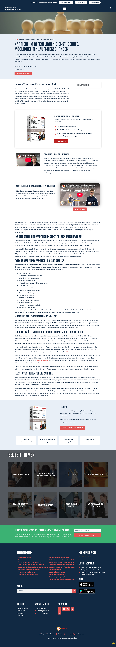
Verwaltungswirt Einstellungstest (29, 569)
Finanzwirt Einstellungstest (27, 572)
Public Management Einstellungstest (61, 560)
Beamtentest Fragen (24, 560)
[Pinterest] (59, 613)
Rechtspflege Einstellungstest (59, 557)
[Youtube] (64, 609)
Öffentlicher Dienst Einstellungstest (30, 562)
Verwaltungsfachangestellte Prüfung (61, 579)
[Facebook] (59, 609)
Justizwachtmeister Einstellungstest (61, 562)
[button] (65, 8)
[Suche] (74, 591)
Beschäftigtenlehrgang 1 (57, 574)
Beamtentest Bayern (24, 557)
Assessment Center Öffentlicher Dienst (62, 567)
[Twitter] (72, 609)
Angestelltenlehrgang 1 (57, 572)
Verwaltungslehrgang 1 (57, 577)
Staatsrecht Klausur (55, 569)
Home (16, 39)
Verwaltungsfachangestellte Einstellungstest (33, 567)
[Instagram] (68, 609)
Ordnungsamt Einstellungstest (28, 574)
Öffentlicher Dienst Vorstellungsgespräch (31, 564)
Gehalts (68, 352)
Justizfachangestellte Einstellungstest (62, 564)
